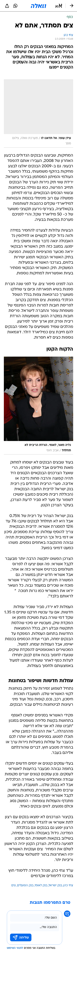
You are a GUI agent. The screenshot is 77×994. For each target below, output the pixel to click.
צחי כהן (68, 885)
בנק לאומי (41, 885)
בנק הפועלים (25, 885)
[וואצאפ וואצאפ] (15, 6)
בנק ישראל (55, 885)
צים (13, 885)
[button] (58, 6)
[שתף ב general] (7, 5)
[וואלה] (38, 6)
